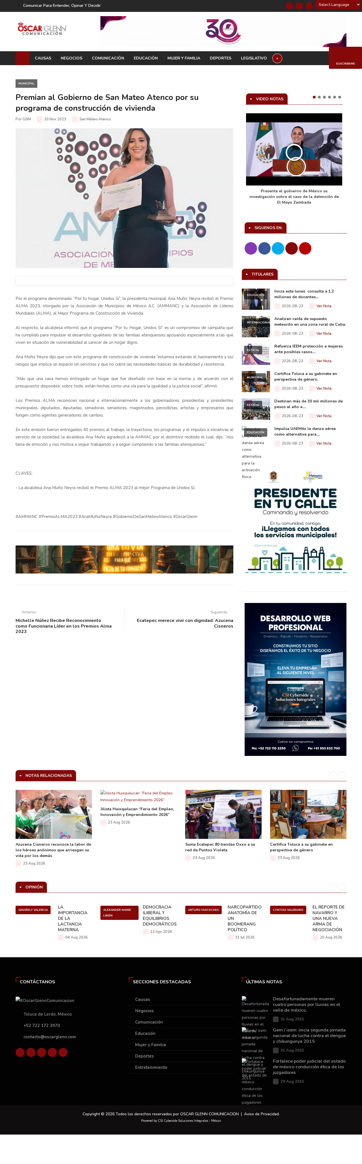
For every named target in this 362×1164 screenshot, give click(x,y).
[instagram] (63, 1052)
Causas (43, 58)
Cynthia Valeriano (288, 910)
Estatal (253, 350)
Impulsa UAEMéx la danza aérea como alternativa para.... (305, 431)
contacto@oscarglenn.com (49, 1037)
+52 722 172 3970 (41, 1025)
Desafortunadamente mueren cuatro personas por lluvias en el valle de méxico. (306, 1004)
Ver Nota (323, 306)
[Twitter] (299, 6)
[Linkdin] (309, 6)
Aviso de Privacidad (261, 1114)
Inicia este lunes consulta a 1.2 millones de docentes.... (304, 294)
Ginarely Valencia (33, 910)
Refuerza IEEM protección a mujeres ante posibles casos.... (308, 349)
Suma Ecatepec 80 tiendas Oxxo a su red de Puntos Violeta (220, 847)
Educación (146, 58)
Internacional (259, 323)
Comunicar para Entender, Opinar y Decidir (62, 5)
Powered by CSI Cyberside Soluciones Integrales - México (181, 1121)
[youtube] (52, 1052)
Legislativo (254, 58)
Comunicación (108, 58)
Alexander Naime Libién (117, 913)
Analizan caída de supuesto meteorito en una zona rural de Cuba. (310, 321)
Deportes (220, 58)
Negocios (71, 58)
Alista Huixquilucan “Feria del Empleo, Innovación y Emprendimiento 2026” (137, 811)
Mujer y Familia (183, 58)
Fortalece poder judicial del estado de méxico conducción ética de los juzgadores (309, 1067)
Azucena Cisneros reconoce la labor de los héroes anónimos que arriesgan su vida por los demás (53, 850)
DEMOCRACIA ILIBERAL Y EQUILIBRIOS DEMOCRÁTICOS (160, 915)
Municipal (26, 84)
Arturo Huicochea (203, 910)
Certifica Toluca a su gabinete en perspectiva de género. (305, 376)
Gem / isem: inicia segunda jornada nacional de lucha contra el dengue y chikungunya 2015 (309, 1035)
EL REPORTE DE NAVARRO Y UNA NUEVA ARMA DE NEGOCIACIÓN (329, 918)
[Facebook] (289, 6)
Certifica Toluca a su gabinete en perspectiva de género (301, 847)
